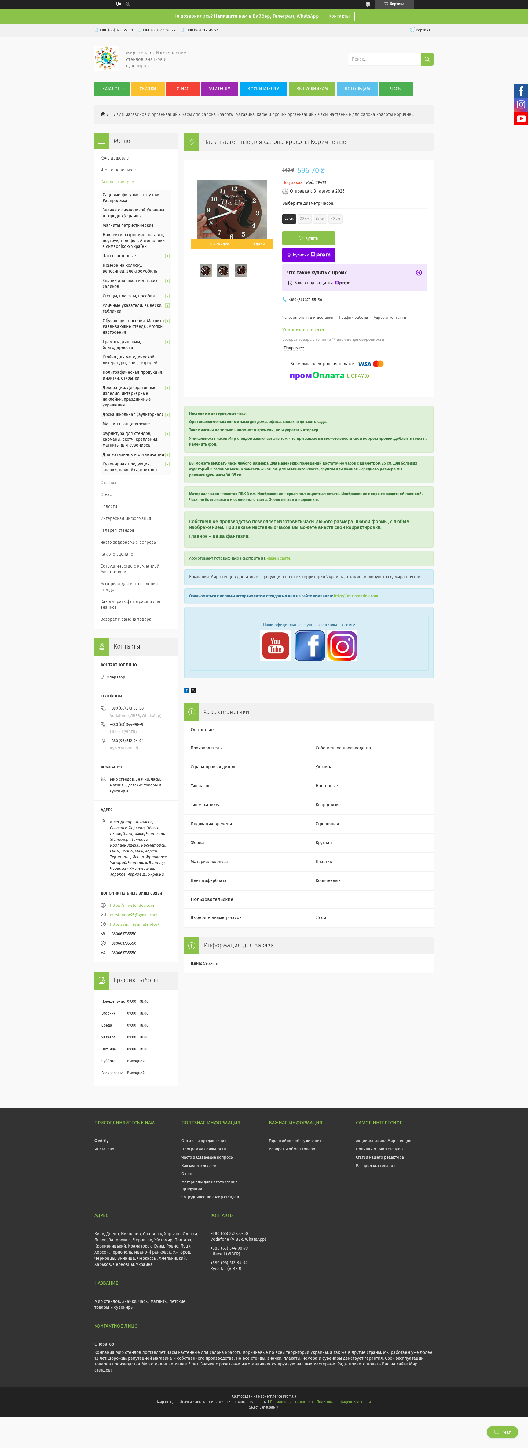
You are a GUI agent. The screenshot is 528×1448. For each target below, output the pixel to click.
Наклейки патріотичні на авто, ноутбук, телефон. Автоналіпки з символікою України (134, 241)
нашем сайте (278, 558)
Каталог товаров (117, 182)
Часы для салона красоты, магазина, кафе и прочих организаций (248, 114)
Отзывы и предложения (204, 1141)
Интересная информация (126, 518)
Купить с (301, 255)
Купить (311, 238)
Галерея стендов (117, 530)
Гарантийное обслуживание (295, 1141)
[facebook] (186, 691)
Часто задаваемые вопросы (129, 542)
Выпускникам (312, 89)
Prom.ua (289, 1396)
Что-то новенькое (118, 170)
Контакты (339, 16)
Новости (109, 507)
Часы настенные (119, 256)
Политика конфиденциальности (344, 1402)
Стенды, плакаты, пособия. (129, 296)
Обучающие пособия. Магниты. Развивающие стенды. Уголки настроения (134, 327)
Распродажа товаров (375, 1166)
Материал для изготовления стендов (129, 587)
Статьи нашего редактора (380, 1158)
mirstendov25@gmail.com (133, 915)
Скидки (148, 89)
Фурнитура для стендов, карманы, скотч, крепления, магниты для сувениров (130, 439)
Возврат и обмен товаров (293, 1149)
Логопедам (357, 89)
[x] (193, 691)
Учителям (220, 89)
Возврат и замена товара (126, 619)
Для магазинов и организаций (147, 114)
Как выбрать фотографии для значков (130, 605)
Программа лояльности (204, 1149)
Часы (396, 89)
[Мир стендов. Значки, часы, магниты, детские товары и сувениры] (106, 69)
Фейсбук (102, 1141)
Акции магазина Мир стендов (383, 1141)
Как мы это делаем (199, 1166)
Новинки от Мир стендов (379, 1149)
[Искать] (427, 59)
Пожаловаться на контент (291, 1402)
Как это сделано (117, 554)
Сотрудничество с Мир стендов (210, 1197)
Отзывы (108, 483)
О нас (183, 89)
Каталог (111, 89)
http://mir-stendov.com (356, 596)
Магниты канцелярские (126, 424)
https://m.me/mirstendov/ (135, 925)
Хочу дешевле (115, 158)
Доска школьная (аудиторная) (133, 415)
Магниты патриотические (128, 225)
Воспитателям (264, 89)
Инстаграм (104, 1149)
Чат (507, 1432)
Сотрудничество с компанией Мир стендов (130, 569)
